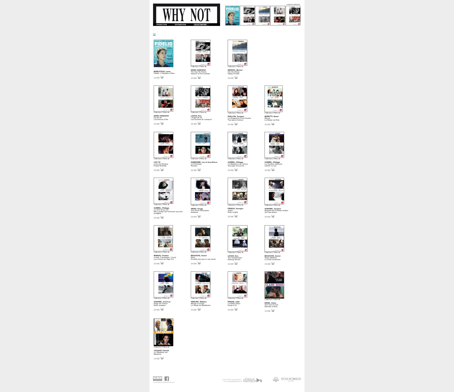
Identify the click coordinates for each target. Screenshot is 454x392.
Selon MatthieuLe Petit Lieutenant (273, 257)
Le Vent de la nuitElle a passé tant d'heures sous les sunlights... (168, 210)
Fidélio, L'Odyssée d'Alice (164, 72)
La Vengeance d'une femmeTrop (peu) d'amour (239, 118)
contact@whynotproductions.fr (164, 382)
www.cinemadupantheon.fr (232, 381)
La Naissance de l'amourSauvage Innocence (238, 164)
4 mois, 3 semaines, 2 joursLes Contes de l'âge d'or (165, 257)
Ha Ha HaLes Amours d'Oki (161, 117)
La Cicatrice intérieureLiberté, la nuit (273, 164)
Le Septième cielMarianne (161, 352)
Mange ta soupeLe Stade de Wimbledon (201, 303)
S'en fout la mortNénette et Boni (271, 304)
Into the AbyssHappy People (235, 72)
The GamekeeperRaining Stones (235, 257)
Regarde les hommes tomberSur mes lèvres (276, 210)
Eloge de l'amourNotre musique (162, 303)
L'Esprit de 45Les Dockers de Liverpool (201, 117)
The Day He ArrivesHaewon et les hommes (200, 72)
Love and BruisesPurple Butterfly (161, 164)
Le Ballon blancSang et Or (234, 303)
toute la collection (293, 4)
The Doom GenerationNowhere (200, 210)
